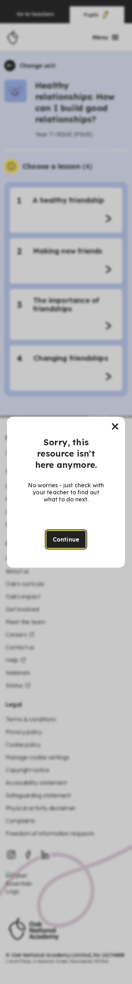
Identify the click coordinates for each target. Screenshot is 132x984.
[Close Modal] (115, 426)
